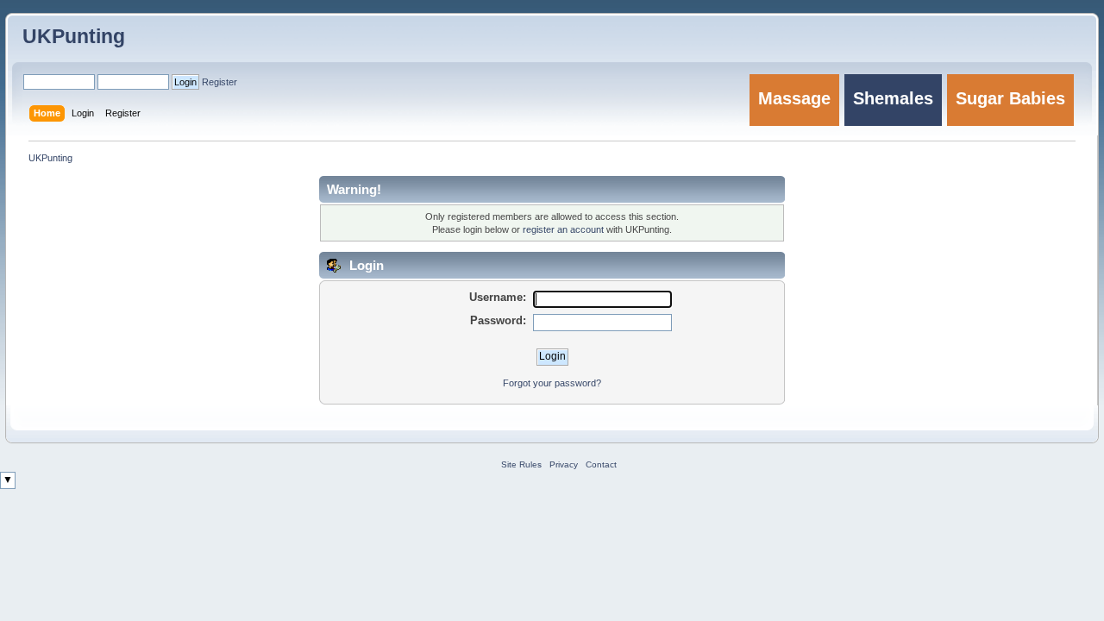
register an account (563, 229)
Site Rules (521, 464)
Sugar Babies (1010, 98)
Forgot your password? (552, 383)
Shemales (893, 98)
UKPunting (73, 36)
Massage (794, 98)
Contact (601, 464)
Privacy (563, 464)
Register (219, 82)
